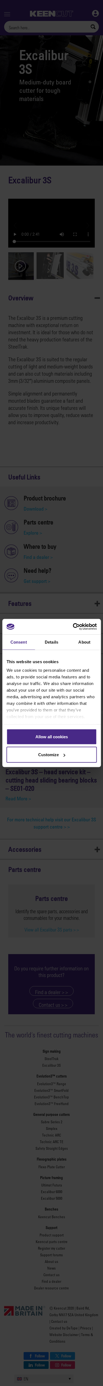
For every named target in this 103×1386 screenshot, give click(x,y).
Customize (48, 754)
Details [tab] (51, 641)
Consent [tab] (18, 641)
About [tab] (84, 641)
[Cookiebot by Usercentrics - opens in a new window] (73, 626)
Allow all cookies (51, 736)
